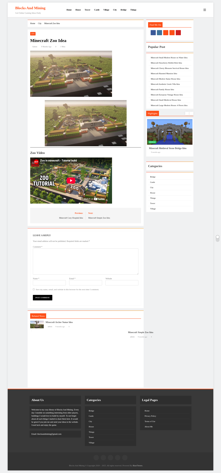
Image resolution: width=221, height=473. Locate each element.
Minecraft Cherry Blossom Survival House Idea (170, 68)
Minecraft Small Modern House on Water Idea (169, 58)
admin (34, 47)
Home (69, 10)
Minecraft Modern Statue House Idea (165, 79)
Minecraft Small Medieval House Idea (166, 100)
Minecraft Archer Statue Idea (59, 322)
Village (106, 10)
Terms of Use (150, 421)
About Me (149, 427)
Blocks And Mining (30, 8)
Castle (97, 10)
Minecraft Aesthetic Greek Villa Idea (165, 84)
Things (133, 10)
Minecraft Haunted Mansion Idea (164, 73)
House (78, 10)
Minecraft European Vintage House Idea (167, 95)
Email (72, 278)
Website (109, 278)
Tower (87, 10)
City (115, 10)
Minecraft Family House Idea (162, 89)
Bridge (123, 10)
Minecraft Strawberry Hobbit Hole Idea (166, 63)
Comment (37, 247)
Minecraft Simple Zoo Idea (140, 332)
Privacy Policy (150, 416)
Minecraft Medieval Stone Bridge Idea (167, 148)
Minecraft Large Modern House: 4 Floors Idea (169, 105)
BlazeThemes (137, 466)
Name (36, 278)
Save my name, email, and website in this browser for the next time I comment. (67, 289)
